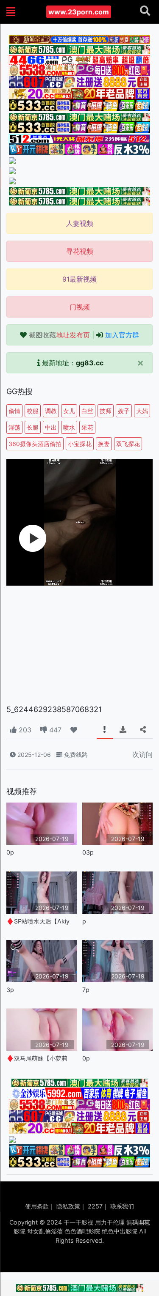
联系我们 (122, 1206)
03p (88, 852)
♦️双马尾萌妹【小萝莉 (36, 1058)
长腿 (33, 427)
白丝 (87, 410)
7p (85, 989)
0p (10, 852)
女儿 (69, 410)
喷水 (69, 427)
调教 (51, 410)
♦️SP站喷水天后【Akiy (38, 921)
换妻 (104, 443)
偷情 (14, 410)
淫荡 (14, 427)
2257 (95, 1206)
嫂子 (124, 410)
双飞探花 (128, 443)
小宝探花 (80, 443)
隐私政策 (68, 1206)
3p (10, 989)
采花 (87, 427)
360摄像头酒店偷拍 (34, 443)
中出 (51, 427)
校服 (33, 410)
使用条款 (37, 1206)
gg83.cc (89, 363)
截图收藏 (59, 335)
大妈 (142, 410)
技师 (106, 410)
